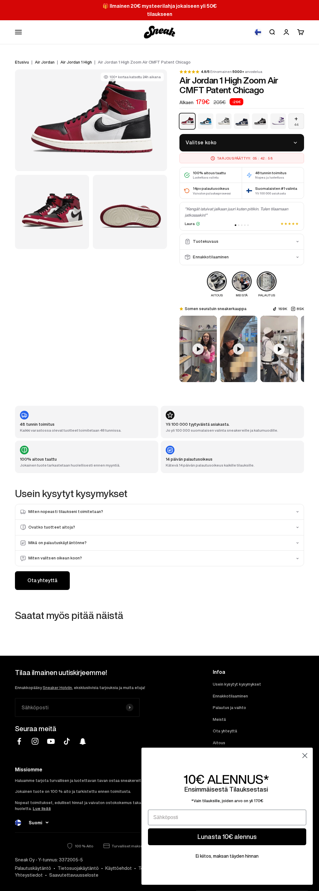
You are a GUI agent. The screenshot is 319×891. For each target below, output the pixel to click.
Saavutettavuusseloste (73, 875)
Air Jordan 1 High (76, 62)
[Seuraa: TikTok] (67, 741)
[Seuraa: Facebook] (19, 741)
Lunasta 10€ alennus (227, 836)
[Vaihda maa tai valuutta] (258, 32)
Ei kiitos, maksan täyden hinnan (227, 856)
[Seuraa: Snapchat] (83, 741)
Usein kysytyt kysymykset (237, 684)
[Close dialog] (304, 755)
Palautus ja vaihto (229, 708)
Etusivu (22, 62)
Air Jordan (45, 62)
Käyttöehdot (118, 868)
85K (300, 309)
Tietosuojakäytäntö (78, 868)
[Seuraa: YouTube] (51, 741)
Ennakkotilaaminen (230, 696)
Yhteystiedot (29, 875)
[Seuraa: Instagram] (35, 741)
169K (282, 309)
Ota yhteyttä (42, 580)
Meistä (219, 719)
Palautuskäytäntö (33, 868)
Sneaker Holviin (57, 688)
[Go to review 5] (248, 225)
